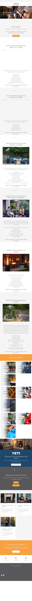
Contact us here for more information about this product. (16, 85)
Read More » (4, 514)
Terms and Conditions (16, 566)
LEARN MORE (6, 368)
